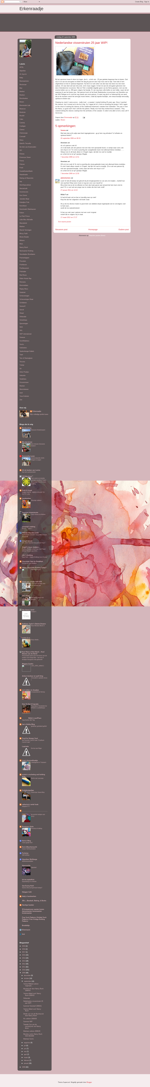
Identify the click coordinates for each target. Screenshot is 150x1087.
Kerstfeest (23, 206)
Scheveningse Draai (26, 299)
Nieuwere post (61, 230)
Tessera (22, 362)
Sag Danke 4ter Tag (28, 720)
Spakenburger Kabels (27, 351)
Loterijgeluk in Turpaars (38, 762)
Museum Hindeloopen (38, 430)
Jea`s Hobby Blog (28, 724)
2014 (24, 958)
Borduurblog (26, 428)
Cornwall (22, 136)
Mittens (22, 240)
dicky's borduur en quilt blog (32, 676)
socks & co (26, 638)
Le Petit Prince (25, 216)
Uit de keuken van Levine (31, 470)
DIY (21, 150)
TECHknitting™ (27, 476)
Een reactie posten (64, 222)
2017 (24, 952)
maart (26, 1057)
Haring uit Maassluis (26, 178)
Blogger (89, 1082)
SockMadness (24, 341)
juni (25, 1048)
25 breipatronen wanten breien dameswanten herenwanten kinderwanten (33, 911)
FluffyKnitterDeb (28, 790)
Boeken (22, 95)
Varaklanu (23, 379)
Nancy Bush (24, 247)
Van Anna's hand (28, 610)
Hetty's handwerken (29, 896)
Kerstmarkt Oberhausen (28, 209)
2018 (24, 949)
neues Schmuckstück (29, 849)
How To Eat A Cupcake (30, 704)
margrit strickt (27, 541)
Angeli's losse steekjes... (31, 547)
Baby (21, 78)
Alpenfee (23, 71)
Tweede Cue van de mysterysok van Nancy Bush (32, 1026)
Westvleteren (24, 389)
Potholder (23, 271)
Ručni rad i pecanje (37, 778)
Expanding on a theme (29, 881)
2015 (24, 955)
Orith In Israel (27, 490)
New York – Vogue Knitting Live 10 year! (34, 557)
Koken (22, 213)
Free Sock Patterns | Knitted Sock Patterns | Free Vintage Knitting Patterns (34, 919)
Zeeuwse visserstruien (30, 512)
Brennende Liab (25, 105)
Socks (22, 344)
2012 (24, 964)
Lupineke (25, 746)
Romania (23, 282)
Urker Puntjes (24, 372)
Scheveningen (24, 296)
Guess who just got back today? (32, 888)
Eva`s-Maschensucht (29, 847)
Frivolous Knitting (36, 828)
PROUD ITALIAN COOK (30, 533)
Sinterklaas (23, 320)
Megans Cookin (27, 664)
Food (21, 168)
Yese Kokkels (24, 396)
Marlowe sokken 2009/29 (31, 1031)
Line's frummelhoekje (30, 760)
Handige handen (28, 905)
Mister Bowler (24, 237)
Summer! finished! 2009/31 (32, 1006)
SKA (21, 327)
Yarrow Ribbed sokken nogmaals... (30, 985)
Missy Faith (24, 233)
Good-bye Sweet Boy (38, 792)
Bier (21, 88)
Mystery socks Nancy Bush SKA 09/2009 (32, 1035)
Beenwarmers (24, 81)
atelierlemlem (65, 178)
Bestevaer (23, 84)
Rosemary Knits (28, 826)
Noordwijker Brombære (27, 254)
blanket (22, 91)
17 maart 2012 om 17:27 (69, 217)
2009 (24, 973)
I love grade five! (27, 842)
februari (26, 1060)
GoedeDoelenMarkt (26, 171)
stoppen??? (26, 806)
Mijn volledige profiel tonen (39, 414)
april (25, 1054)
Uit (20, 368)
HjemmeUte (26, 865)
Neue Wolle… (35, 640)
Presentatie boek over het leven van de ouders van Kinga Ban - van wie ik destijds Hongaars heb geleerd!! (34, 657)
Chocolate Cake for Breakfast (32, 561)
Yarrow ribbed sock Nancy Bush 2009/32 (32, 994)
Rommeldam (24, 285)
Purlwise (25, 853)
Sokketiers (23, 348)
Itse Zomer (23, 195)
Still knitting (25, 855)
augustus (27, 1042)
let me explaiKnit (28, 879)
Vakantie (22, 375)
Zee (21, 400)
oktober (26, 978)
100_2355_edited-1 (37, 666)
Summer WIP (27, 1021)
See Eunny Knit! (28, 886)
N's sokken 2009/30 (30, 1018)
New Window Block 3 (38, 626)
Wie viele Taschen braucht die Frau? (33, 543)
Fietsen (22, 164)
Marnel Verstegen (25, 230)
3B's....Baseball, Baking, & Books (34, 901)
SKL (21, 330)
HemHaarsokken (25, 185)
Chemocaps (24, 133)
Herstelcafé (23, 188)
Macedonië (23, 223)
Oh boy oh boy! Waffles (29, 563)
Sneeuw (22, 337)
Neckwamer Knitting (26, 251)
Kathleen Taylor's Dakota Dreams (34, 624)
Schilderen (23, 303)
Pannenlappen (24, 258)
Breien (63, 120)
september (28, 981)
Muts (21, 244)
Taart (21, 355)
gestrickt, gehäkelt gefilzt (39, 726)
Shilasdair (23, 316)
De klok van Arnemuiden (28, 147)
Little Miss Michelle (26, 219)
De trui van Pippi (36, 748)
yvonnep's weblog (28, 527)
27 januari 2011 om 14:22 (69, 190)
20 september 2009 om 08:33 (70, 138)
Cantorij (22, 123)
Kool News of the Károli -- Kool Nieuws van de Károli (33, 653)
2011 (24, 967)
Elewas (22, 154)
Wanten (22, 386)
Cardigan (23, 126)
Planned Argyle (36, 569)
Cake (21, 119)
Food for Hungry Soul (30, 738)
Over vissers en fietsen (38, 514)
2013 (24, 961)
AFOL (22, 67)
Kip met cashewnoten (29, 472)
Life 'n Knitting (27, 555)
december (27, 975)
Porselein (23, 261)
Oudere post (123, 230)
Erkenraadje (31, 8)
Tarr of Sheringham (26, 358)
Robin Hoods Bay (25, 278)
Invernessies (24, 192)
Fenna (22, 161)
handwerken (26, 498)
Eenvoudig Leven (28, 456)
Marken (22, 226)
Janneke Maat (24, 199)
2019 (24, 946)
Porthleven (23, 265)
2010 (24, 970)
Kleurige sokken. (36, 500)
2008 (24, 1067)
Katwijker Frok (24, 202)
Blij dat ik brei (27, 442)
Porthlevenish (24, 268)
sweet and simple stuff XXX (32, 582)
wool (21, 393)
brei (23, 934)
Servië (22, 310)
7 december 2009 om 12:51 (70, 157)
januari (26, 1063)
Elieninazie (26, 930)
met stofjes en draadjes (30, 690)
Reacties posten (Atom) (97, 235)
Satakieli (22, 292)
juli (25, 1045)
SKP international (25, 334)
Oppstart (33, 867)
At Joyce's (23, 74)
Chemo (22, 129)
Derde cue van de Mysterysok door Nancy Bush (33, 1015)
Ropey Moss (24, 289)
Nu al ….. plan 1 (27, 528)
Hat (21, 181)
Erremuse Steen (25, 157)
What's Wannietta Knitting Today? (34, 567)
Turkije (22, 365)
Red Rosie (23, 275)
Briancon (23, 109)
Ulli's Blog (26, 596)
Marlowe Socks (28, 1039)
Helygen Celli (27, 892)
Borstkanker (24, 98)
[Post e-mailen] (83, 117)
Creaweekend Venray (38, 692)
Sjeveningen (24, 323)
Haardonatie (24, 174)
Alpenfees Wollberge (29, 859)
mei (25, 1051)
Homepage (93, 230)
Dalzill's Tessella (25, 143)
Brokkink (23, 112)
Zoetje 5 (33, 611)
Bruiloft (22, 116)
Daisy (21, 140)
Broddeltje (26, 925)
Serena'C (23, 306)
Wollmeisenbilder (27, 861)
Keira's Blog (26, 841)
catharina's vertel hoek (30, 804)
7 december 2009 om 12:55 (70, 173)
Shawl (22, 313)
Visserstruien (24, 382)
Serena (63, 130)
